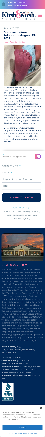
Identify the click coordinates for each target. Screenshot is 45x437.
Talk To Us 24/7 (22, 207)
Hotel (5, 186)
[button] (41, 407)
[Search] (38, 156)
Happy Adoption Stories (14, 42)
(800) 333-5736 (23, 6)
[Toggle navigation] (40, 15)
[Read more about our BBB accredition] (8, 391)
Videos (6, 172)
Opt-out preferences (14, 433)
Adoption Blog (10, 165)
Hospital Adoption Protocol (17, 179)
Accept (22, 427)
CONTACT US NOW (21, 197)
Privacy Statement (30, 433)
